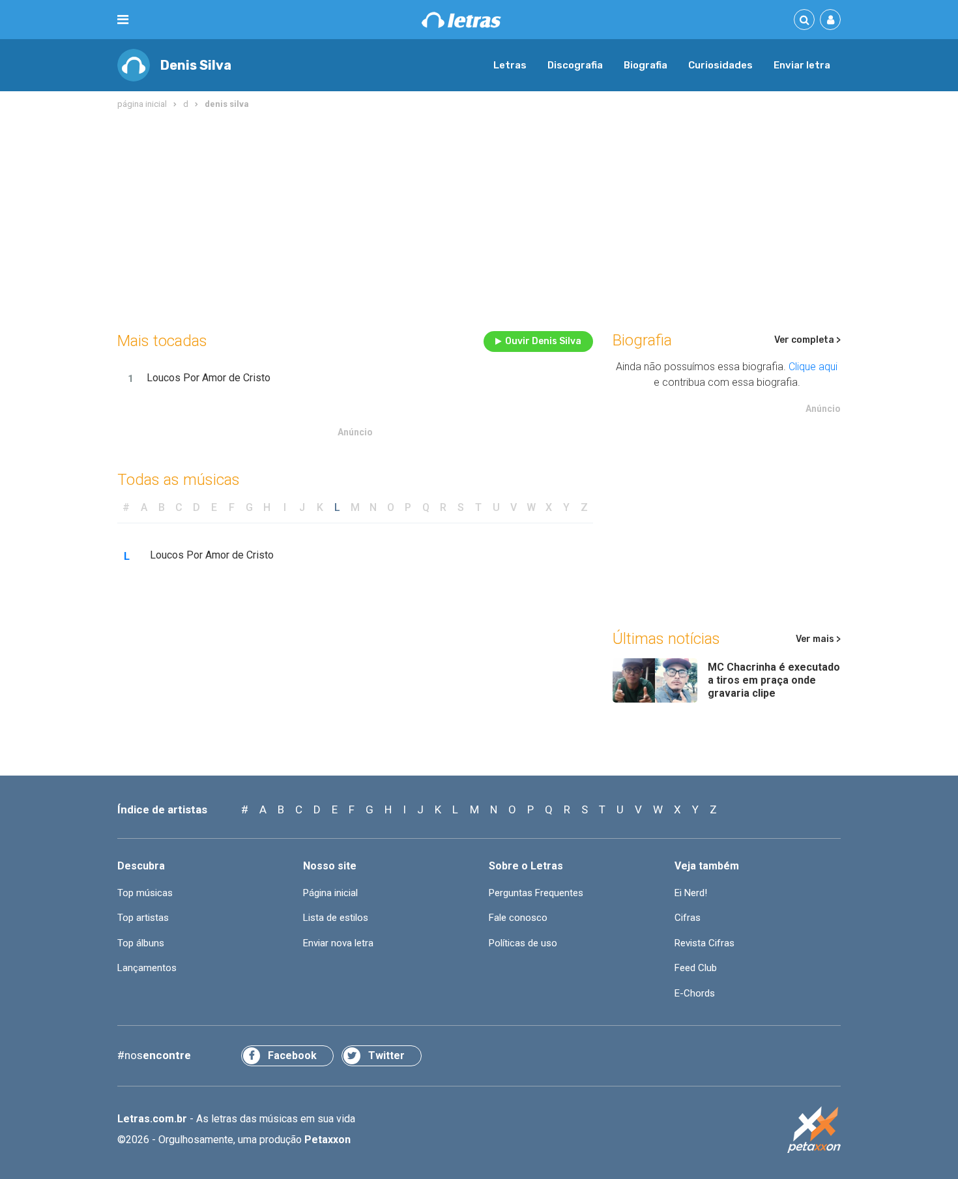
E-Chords (695, 993)
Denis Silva (195, 65)
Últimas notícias (666, 639)
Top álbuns (140, 943)
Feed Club (696, 968)
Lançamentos (147, 968)
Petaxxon (327, 1139)
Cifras (688, 918)
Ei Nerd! (691, 893)
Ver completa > (807, 339)
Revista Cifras (704, 943)
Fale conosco (518, 918)
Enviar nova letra (338, 943)
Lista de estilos (335, 918)
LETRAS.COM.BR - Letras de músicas (461, 20)
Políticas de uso (523, 943)
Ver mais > (818, 639)
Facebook (292, 1055)
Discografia (575, 65)
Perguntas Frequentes (536, 893)
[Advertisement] (479, 217)
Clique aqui (813, 366)
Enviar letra (802, 65)
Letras (510, 65)
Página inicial (330, 893)
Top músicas (145, 893)
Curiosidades (720, 65)
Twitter (386, 1055)
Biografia (645, 65)
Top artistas (143, 918)
